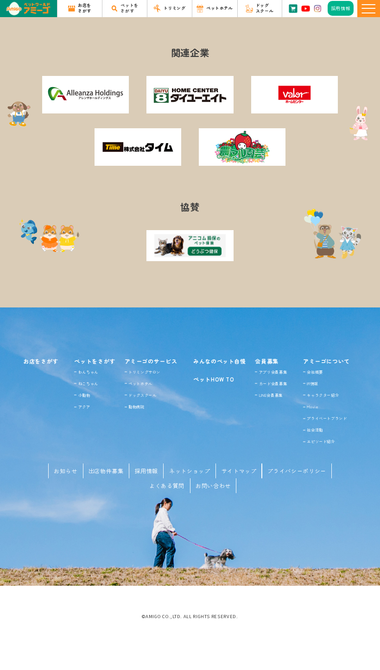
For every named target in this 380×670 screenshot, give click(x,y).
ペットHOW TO (213, 379)
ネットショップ (189, 471)
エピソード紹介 (321, 441)
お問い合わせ (213, 485)
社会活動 (315, 429)
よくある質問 (166, 485)
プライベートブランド (327, 418)
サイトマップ (239, 471)
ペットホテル (140, 383)
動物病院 (136, 406)
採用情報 (146, 471)
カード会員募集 (273, 383)
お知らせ (65, 471)
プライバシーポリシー (296, 471)
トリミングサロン (144, 372)
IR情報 (312, 383)
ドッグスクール (142, 395)
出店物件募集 (106, 471)
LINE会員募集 (271, 395)
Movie (312, 406)
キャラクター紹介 (323, 395)
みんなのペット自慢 (219, 361)
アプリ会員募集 (273, 372)
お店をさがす (40, 361)
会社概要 (315, 372)
